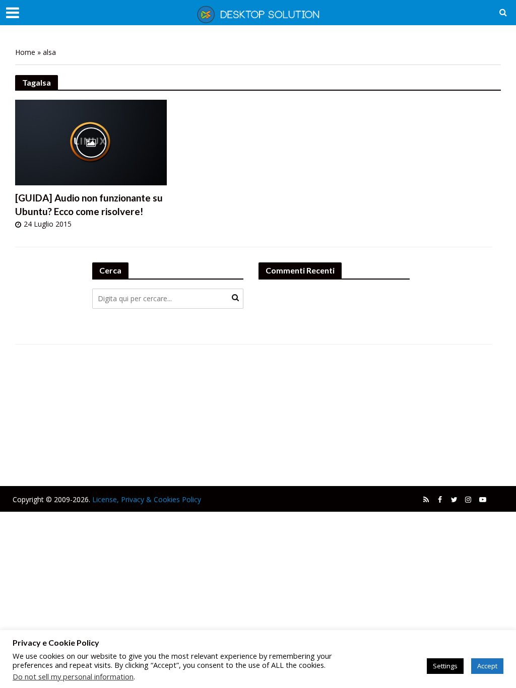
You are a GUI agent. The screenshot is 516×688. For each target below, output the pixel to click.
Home (25, 52)
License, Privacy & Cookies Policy (146, 499)
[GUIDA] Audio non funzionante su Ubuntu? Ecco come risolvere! (89, 204)
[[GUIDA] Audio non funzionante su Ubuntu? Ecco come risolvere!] (91, 141)
